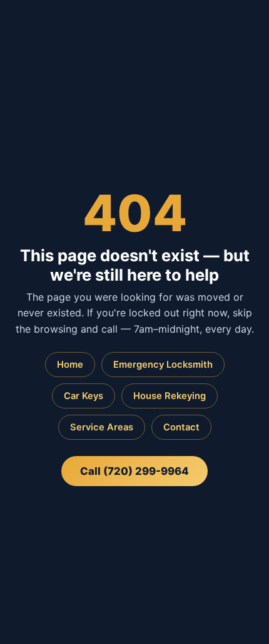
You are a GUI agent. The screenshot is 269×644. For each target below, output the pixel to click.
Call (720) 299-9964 (134, 471)
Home (70, 364)
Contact (181, 427)
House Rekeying (169, 396)
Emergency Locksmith (163, 364)
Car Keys (83, 396)
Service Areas (101, 427)
